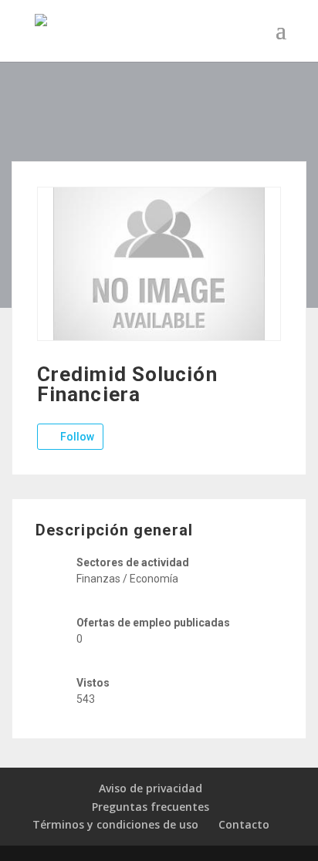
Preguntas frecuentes (150, 806)
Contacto (243, 824)
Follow (76, 436)
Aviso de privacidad (150, 788)
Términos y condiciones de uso (115, 824)
